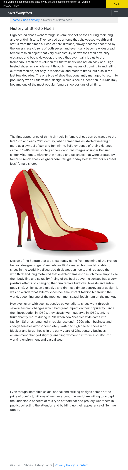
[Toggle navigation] (115, 13)
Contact (83, 465)
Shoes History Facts (20, 13)
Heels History (31, 20)
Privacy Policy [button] (11, 6)
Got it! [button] (117, 4)
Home (16, 20)
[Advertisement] (64, 111)
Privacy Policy (65, 465)
